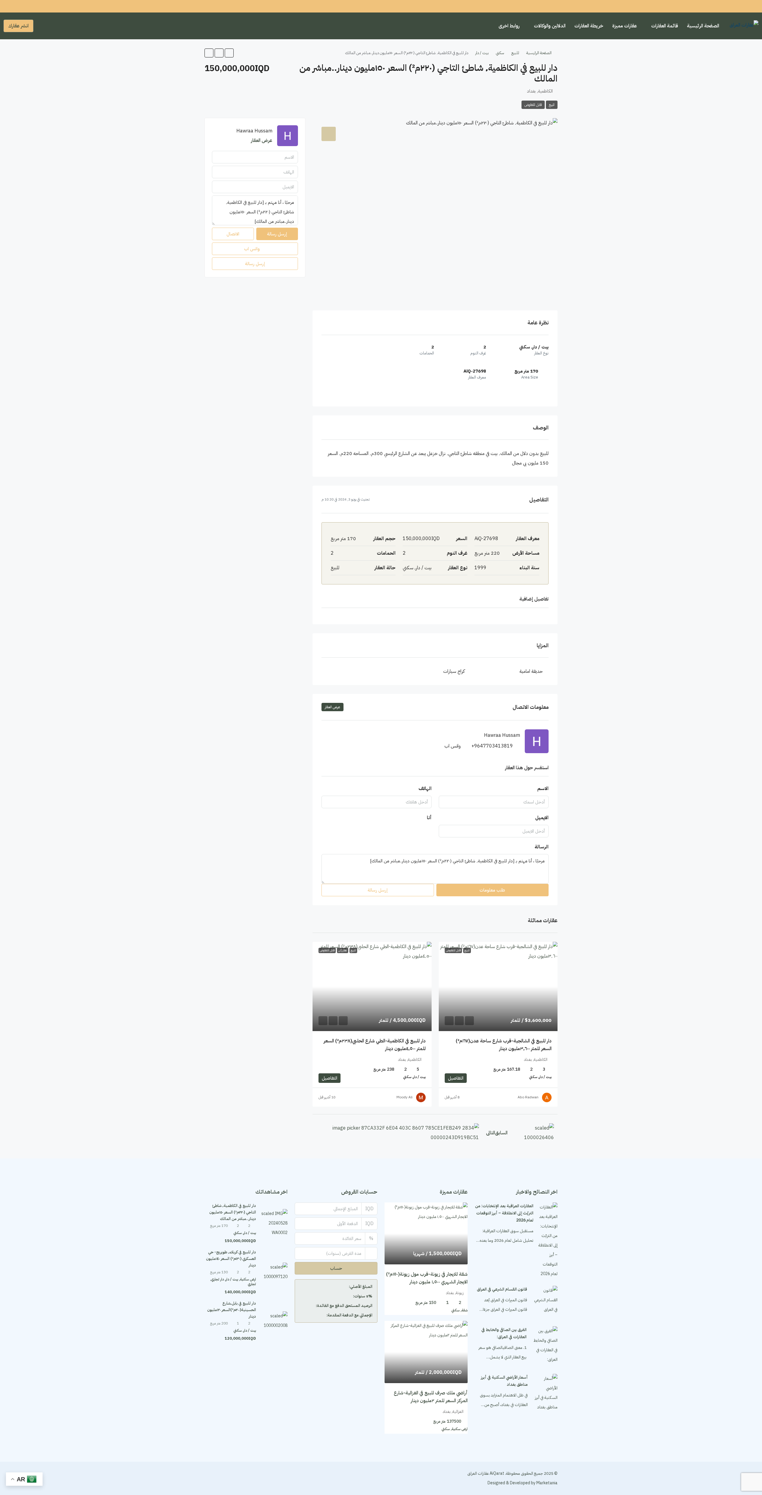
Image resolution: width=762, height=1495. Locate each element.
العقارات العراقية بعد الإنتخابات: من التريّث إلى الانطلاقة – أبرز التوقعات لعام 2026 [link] (504, 1213)
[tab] (328, 134)
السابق (501, 1132)
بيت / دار (482, 53)
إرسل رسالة (378, 890)
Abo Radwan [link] (528, 1097)
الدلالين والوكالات (550, 25)
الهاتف (425, 788)
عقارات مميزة (624, 25)
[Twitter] (241, 1478)
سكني (500, 53)
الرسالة (542, 846)
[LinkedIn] (220, 1478)
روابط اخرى (509, 25)
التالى (490, 1132)
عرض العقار (332, 707)
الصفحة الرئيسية (703, 25)
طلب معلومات (492, 890)
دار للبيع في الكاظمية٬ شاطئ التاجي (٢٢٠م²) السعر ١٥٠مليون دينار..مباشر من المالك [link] (232, 1212)
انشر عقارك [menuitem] (18, 25)
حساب (336, 1268)
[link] (498, 986)
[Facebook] (251, 1478)
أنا (429, 817)
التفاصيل (455, 1078)
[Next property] (397, 1132)
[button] (229, 53)
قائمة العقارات (664, 25)
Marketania (546, 1483)
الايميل (542, 817)
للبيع (515, 53)
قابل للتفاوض (533, 104)
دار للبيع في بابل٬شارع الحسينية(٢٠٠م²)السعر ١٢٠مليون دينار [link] (231, 1309)
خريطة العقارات (588, 25)
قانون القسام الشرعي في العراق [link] (502, 1289)
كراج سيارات (454, 671)
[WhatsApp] (210, 1478)
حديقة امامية (531, 671)
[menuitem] (42, 26)
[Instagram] (230, 1478)
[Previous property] (534, 1132)
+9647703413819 (492, 746)
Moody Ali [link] (404, 1097)
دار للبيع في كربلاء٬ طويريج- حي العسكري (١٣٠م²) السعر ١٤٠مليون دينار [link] (231, 1258)
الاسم (543, 788)
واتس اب (452, 746)
